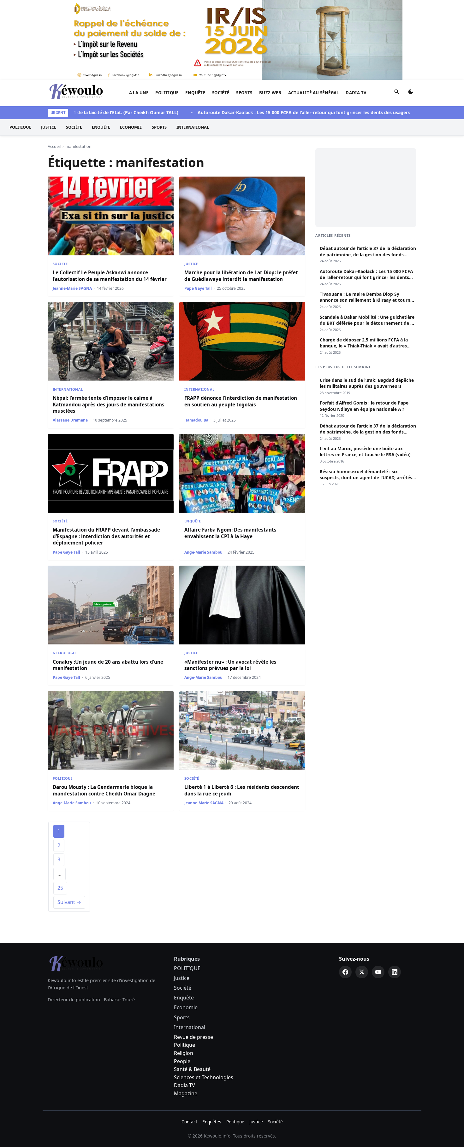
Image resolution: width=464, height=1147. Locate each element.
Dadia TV (356, 93)
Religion (183, 1053)
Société (220, 93)
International (192, 127)
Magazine (185, 1093)
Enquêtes (211, 1122)
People (182, 1061)
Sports (244, 93)
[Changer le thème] (410, 93)
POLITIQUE (167, 93)
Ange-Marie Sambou (203, 552)
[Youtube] (378, 972)
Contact (189, 1122)
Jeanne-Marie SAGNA (72, 288)
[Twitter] (361, 972)
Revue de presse (193, 1036)
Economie (131, 127)
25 (60, 887)
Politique (184, 1044)
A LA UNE (139, 93)
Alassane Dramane (70, 420)
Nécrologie (64, 652)
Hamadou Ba (196, 420)
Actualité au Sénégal (313, 93)
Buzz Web (270, 93)
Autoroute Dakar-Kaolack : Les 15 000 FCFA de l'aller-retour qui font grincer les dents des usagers (276, 112)
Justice (48, 127)
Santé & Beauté (192, 1069)
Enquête (195, 93)
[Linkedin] (394, 972)
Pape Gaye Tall (198, 288)
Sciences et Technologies (203, 1077)
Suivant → (69, 902)
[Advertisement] (365, 187)
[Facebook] (345, 972)
